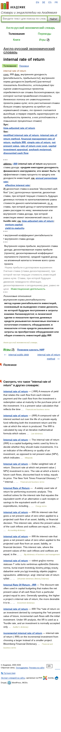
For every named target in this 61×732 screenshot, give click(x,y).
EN (37, 2)
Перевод (24, 66)
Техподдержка (22, 668)
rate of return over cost (34, 146)
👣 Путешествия (8, 673)
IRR (15, 163)
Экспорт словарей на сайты (13, 678)
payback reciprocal (40, 149)
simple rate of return (38, 142)
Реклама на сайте (36, 668)
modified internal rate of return (21, 135)
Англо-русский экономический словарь (30, 27)
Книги (16, 39)
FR (56, 2)
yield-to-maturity (14, 228)
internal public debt (18, 354)
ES (50, 2)
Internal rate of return (15, 439)
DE (43, 2)
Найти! (53, 19)
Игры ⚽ (44, 39)
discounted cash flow (15, 153)
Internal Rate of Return (16, 488)
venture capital (13, 224)
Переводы (44, 33)
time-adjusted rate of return (19, 128)
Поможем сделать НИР (30, 349)
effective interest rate (17, 185)
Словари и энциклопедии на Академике (29, 12)
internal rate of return (15, 391)
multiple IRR (19, 142)
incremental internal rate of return (22, 633)
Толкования (16, 33)
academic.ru (13, 5)
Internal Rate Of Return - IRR (19, 584)
